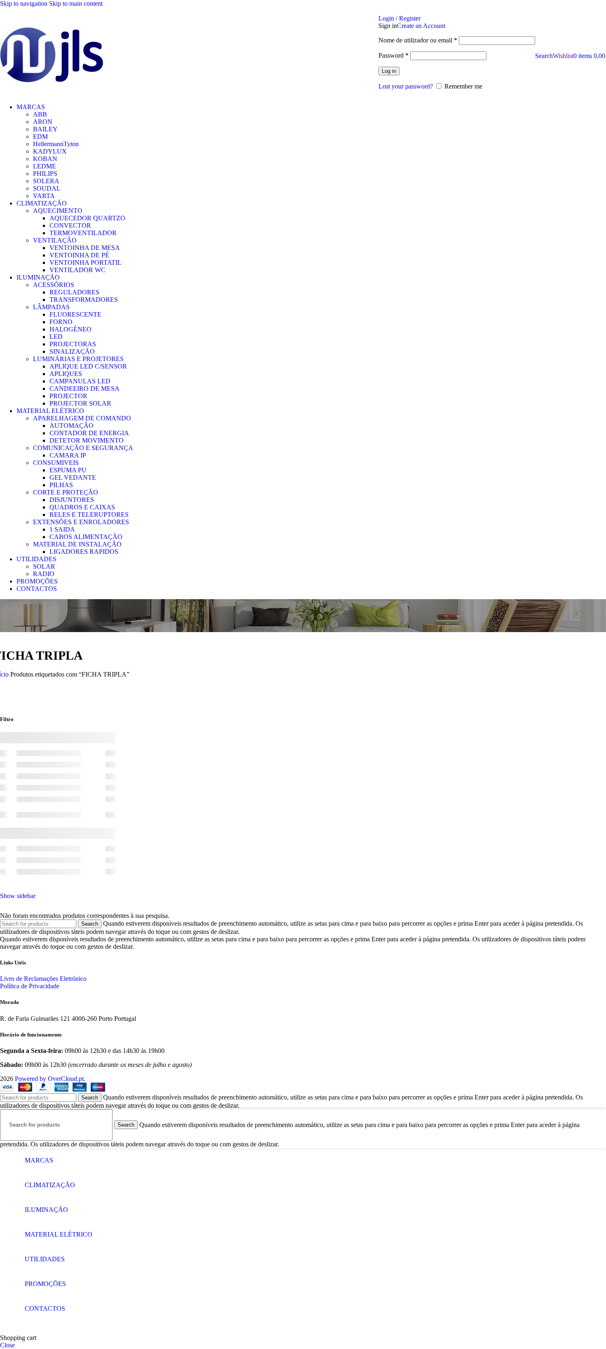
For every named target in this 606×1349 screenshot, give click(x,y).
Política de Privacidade (29, 986)
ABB (40, 114)
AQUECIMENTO (57, 210)
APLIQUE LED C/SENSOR (88, 366)
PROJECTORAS (72, 344)
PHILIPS (45, 173)
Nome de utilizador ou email (417, 40)
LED (56, 336)
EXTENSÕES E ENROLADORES (81, 521)
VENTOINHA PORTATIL (85, 262)
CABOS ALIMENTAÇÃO (85, 536)
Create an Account (421, 25)
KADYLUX (50, 151)
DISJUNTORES (71, 499)
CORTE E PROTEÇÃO (65, 492)
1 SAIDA (62, 529)
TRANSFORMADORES (83, 299)
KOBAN (45, 158)
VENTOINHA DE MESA (84, 247)
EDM (40, 136)
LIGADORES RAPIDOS (83, 551)
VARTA (44, 195)
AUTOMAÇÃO (71, 425)
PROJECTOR (68, 395)
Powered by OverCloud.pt (49, 1078)
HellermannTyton (56, 143)
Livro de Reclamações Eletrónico (43, 978)
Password (393, 55)
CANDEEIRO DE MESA (84, 388)
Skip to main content (76, 3)
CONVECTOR (70, 225)
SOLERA (46, 180)
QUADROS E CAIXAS (82, 507)
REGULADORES (74, 292)
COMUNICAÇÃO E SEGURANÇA (83, 447)
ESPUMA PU (68, 470)
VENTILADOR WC (77, 269)
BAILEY (45, 129)
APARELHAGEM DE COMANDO (82, 418)
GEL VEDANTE (72, 477)
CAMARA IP (67, 455)
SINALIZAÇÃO (72, 351)
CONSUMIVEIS (56, 462)
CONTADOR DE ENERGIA (89, 432)
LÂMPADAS (51, 306)
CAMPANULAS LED (79, 381)
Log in (389, 71)
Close (7, 1345)
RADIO (43, 573)
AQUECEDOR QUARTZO (87, 218)
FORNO (61, 321)
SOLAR (44, 566)
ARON (42, 121)
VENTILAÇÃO (55, 240)
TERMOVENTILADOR (83, 232)
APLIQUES (65, 373)
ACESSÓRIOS (53, 284)
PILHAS (61, 484)
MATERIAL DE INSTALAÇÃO (77, 544)
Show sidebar (17, 895)
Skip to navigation (24, 3)
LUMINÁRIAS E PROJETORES (78, 358)
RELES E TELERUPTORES (89, 514)
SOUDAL (47, 188)
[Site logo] (51, 56)
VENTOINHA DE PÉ (79, 255)
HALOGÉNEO (70, 329)
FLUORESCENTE (75, 314)
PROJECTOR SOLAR (80, 403)
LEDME (44, 166)
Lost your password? (405, 86)
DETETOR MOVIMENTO (86, 440)
